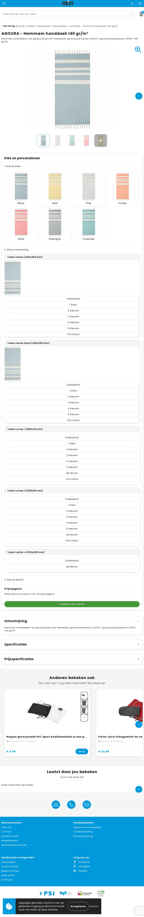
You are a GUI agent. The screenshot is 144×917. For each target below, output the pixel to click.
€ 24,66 (103, 751)
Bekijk (81, 751)
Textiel (31, 26)
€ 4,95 (11, 751)
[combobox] (65, 14)
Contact (6, 831)
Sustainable (8, 862)
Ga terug (9, 26)
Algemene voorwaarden (87, 827)
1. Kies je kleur (12, 166)
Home (21, 26)
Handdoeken (60, 26)
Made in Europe (10, 870)
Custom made (9, 866)
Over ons (6, 827)
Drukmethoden (10, 836)
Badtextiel (44, 26)
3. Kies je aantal (13, 579)
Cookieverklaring (83, 831)
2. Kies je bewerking (16, 249)
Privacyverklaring (83, 836)
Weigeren (93, 906)
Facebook (84, 862)
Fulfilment (7, 879)
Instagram (84, 866)
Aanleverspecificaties (14, 844)
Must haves (8, 875)
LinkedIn (82, 870)
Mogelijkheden (9, 840)
